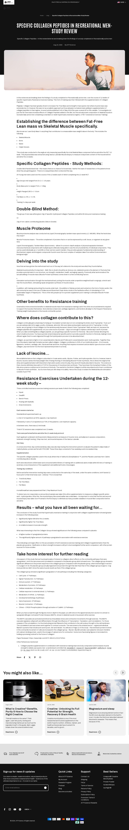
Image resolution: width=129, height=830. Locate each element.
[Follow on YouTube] (15, 809)
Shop (51, 9)
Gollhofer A (102, 648)
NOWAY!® (59, 9)
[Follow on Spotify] (20, 809)
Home (42, 15)
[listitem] (8, 2)
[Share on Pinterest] (35, 657)
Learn (89, 9)
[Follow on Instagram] (9, 809)
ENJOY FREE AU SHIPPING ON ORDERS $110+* (65, 2)
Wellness (81, 9)
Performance (71, 9)
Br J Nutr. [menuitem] (26, 650)
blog (47, 15)
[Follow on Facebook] (4, 809)
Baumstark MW (90, 648)
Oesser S (79, 648)
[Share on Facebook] (24, 657)
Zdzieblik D (71, 648)
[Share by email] (40, 657)
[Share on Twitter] (30, 657)
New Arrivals (42, 9)
